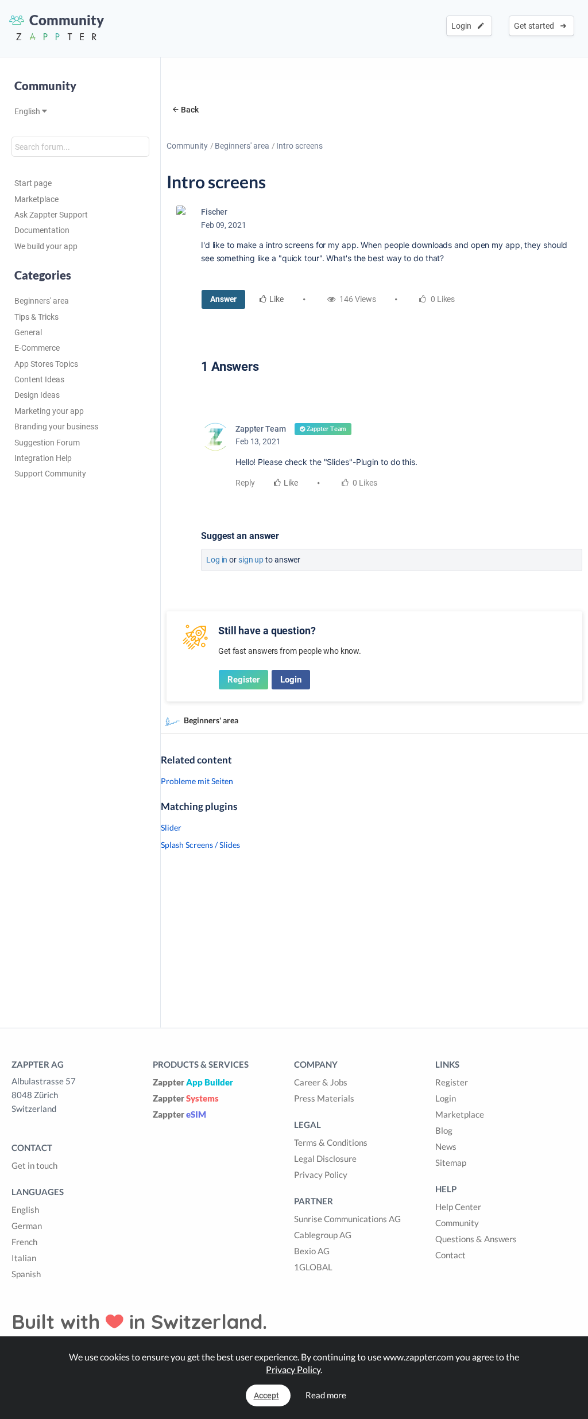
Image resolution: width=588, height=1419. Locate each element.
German (26, 1225)
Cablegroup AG (322, 1235)
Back (190, 109)
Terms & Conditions (331, 1142)
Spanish (26, 1274)
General (28, 332)
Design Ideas (37, 395)
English (28, 111)
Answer (223, 299)
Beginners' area (41, 300)
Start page (33, 183)
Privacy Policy (320, 1174)
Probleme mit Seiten (197, 781)
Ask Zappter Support (51, 214)
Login (463, 25)
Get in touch (34, 1165)
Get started (536, 25)
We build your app (46, 246)
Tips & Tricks (36, 316)
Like (276, 299)
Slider (171, 827)
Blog (443, 1130)
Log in (216, 559)
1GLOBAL (313, 1267)
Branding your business (56, 426)
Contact (450, 1255)
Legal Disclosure (325, 1158)
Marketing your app (49, 411)
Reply (245, 482)
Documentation (41, 230)
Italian (23, 1258)
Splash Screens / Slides (200, 845)
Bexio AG (312, 1251)
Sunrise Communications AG (347, 1218)
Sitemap (450, 1162)
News (446, 1146)
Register (243, 679)
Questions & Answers (476, 1239)
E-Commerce (37, 347)
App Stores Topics (46, 364)
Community (187, 145)
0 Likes (364, 482)
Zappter (193, 1082)
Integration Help (43, 458)
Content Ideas (39, 379)
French (24, 1241)
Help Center (458, 1206)
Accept (266, 1395)
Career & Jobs (320, 1082)
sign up (251, 559)
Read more (325, 1395)
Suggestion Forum (47, 442)
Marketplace (36, 199)
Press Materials (324, 1098)
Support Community (50, 473)
